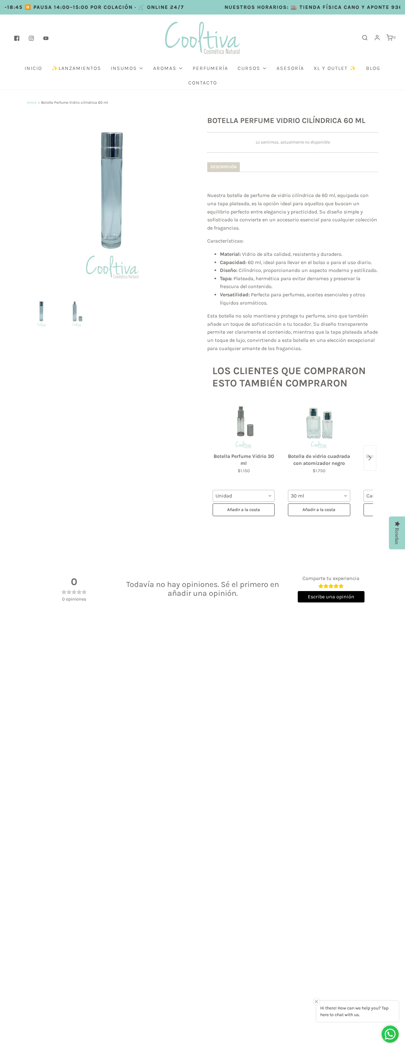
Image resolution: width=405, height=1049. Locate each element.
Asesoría (290, 68)
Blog (373, 68)
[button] (41, 313)
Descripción (223, 166)
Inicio (33, 68)
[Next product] (370, 458)
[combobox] (244, 496)
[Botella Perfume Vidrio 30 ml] (244, 425)
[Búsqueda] (365, 37)
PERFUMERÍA (210, 68)
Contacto (202, 83)
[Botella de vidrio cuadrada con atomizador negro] (319, 425)
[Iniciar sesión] (377, 37)
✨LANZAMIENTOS (76, 68)
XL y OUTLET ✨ (335, 68)
